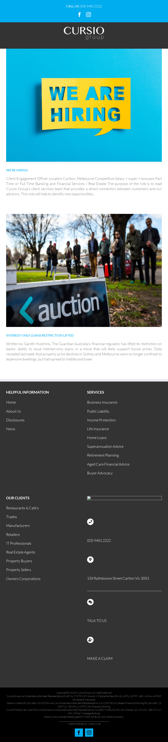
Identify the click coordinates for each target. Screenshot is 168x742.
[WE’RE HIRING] (84, 105)
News (10, 429)
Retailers (13, 534)
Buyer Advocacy (100, 473)
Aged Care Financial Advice (108, 464)
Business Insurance (102, 402)
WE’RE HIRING (17, 170)
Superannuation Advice (105, 446)
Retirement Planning (103, 455)
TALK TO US (97, 620)
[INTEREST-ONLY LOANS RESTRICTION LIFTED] (84, 270)
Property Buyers (19, 561)
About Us (13, 411)
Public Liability (98, 411)
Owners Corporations (23, 578)
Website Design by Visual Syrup (84, 723)
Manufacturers (18, 525)
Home (11, 402)
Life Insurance (98, 429)
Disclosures (15, 420)
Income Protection (101, 420)
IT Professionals (18, 543)
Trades (11, 516)
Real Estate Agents (20, 552)
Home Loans (97, 437)
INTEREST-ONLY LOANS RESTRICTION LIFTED (40, 335)
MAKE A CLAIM (99, 658)
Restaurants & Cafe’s (22, 508)
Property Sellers (18, 569)
